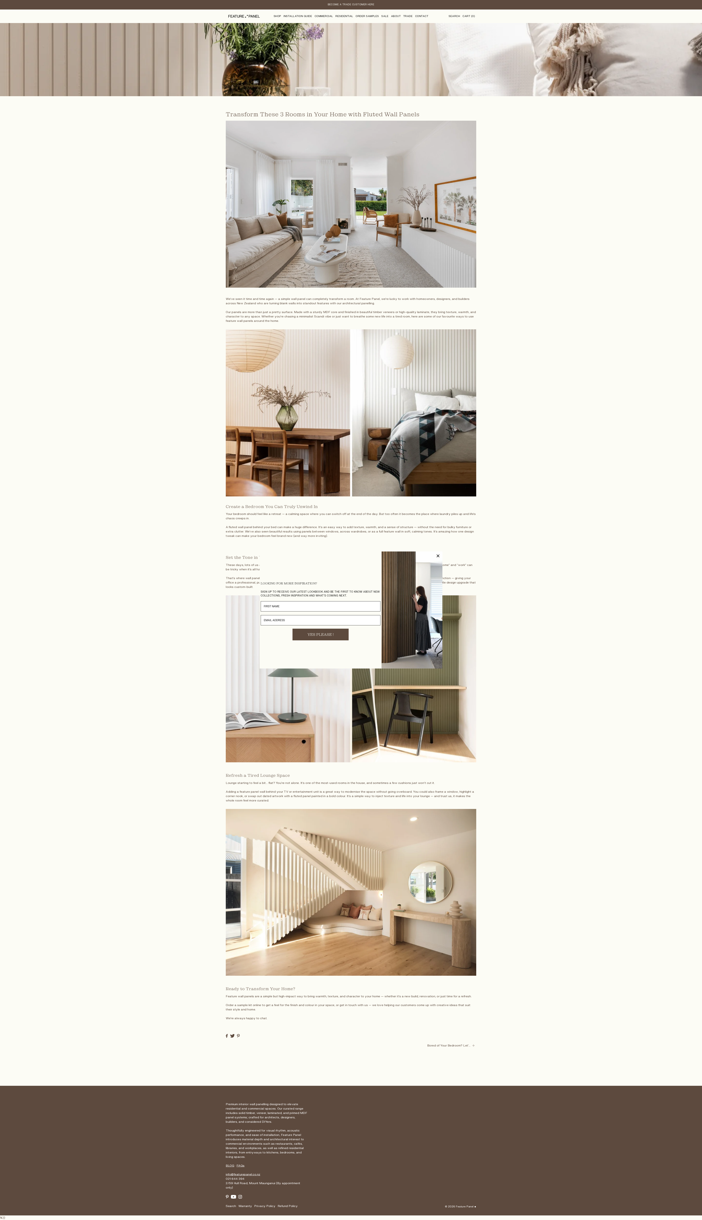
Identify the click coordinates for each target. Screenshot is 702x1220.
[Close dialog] (438, 556)
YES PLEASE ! (320, 634)
